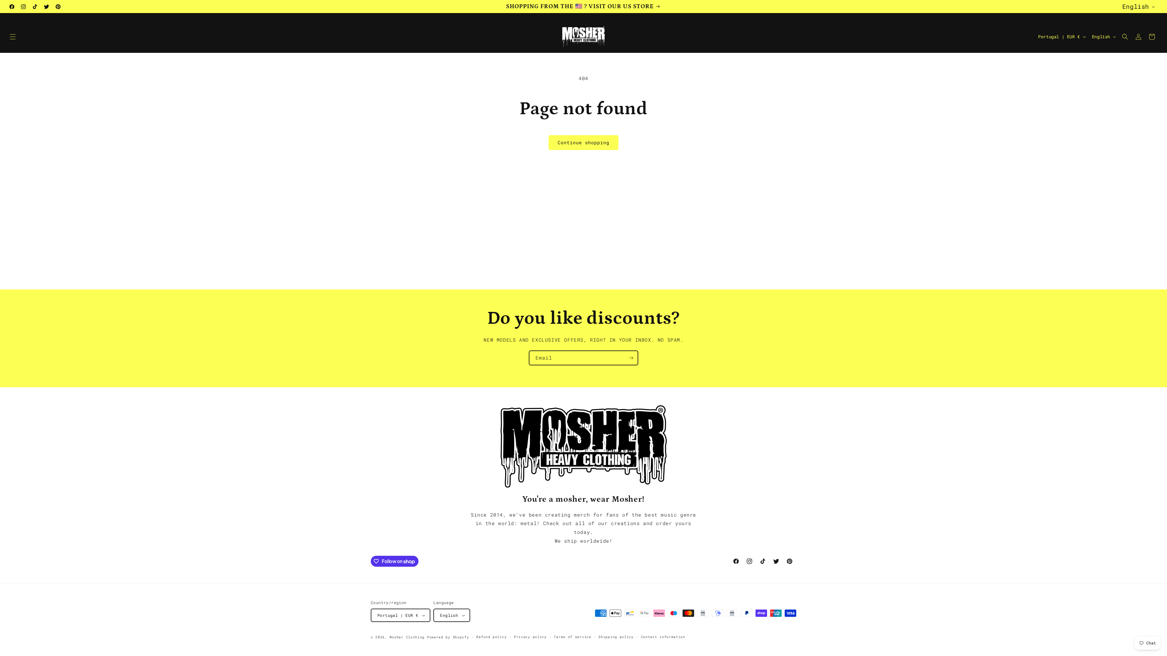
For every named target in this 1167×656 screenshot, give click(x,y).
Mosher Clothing (407, 637)
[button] (12, 36)
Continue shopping (583, 142)
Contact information (663, 636)
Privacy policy (530, 636)
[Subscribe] (631, 357)
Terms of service (572, 636)
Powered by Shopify (448, 637)
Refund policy (491, 636)
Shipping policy (616, 636)
